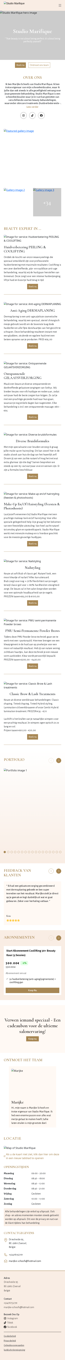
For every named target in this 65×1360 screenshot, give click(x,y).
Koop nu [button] (32, 1039)
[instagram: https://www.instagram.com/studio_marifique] (23, 115)
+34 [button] (47, 202)
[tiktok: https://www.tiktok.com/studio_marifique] (32, 115)
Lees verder (32, 107)
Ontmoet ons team (39, 65)
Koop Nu (32, 990)
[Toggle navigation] (60, 5)
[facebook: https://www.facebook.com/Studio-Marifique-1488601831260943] (41, 115)
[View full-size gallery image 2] (18, 202)
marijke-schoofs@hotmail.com (25, 1261)
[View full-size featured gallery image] (32, 158)
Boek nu (20, 65)
